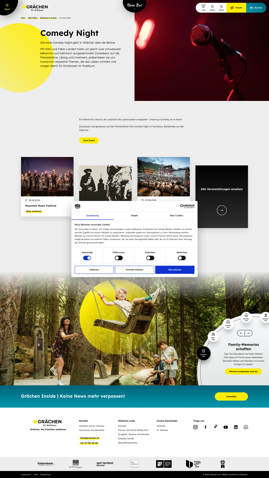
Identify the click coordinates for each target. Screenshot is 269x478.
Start (23, 18)
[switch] (119, 258)
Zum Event (89, 140)
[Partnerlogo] (46, 464)
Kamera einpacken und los (243, 371)
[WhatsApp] (246, 428)
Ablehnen (94, 269)
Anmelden (231, 396)
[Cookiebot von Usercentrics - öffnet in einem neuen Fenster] (182, 206)
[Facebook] (205, 428)
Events (212, 10)
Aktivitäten (32, 18)
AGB (36, 474)
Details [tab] (134, 215)
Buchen (258, 7)
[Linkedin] (236, 428)
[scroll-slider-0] (241, 333)
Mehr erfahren (33, 211)
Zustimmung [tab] (92, 215)
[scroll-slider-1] (248, 333)
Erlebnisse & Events (48, 18)
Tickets (238, 7)
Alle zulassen (174, 269)
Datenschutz (45, 474)
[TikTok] (216, 428)
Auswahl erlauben (134, 269)
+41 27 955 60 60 (89, 443)
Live (203, 10)
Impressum (26, 474)
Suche (221, 10)
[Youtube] (226, 428)
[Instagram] (195, 428)
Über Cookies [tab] (176, 215)
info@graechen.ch (89, 438)
